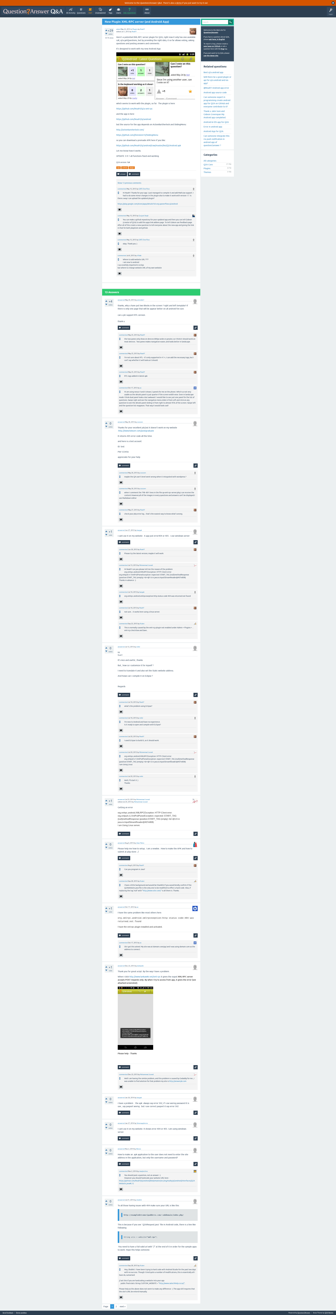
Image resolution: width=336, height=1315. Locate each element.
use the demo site (211, 56)
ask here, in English (217, 39)
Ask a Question (129, 13)
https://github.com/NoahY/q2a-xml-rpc (134, 108)
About (147, 13)
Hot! (90, 13)
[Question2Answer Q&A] (33, 11)
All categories (210, 161)
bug (222, 49)
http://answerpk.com (177, 1081)
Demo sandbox (21, 1313)
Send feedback (8, 1313)
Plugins (135, 29)
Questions (81, 13)
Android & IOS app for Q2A (216, 122)
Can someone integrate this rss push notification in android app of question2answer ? (216, 141)
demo (179, 3)
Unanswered (100, 13)
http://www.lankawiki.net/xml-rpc (144, 976)
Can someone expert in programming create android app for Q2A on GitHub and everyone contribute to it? (217, 102)
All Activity (70, 13)
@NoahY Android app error (216, 88)
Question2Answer (211, 33)
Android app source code (215, 92)
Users (118, 13)
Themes (207, 172)
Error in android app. (213, 126)
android (124, 167)
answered (121, 300)
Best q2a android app (213, 72)
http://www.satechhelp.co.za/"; (172, 1283)
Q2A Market (329, 1313)
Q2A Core (208, 164)
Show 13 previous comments (129, 183)
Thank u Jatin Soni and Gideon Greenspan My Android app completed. (215, 114)
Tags (110, 13)
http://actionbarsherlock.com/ (130, 129)
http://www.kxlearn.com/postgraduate (136, 431)
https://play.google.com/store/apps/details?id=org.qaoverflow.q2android (148, 204)
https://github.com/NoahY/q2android (133, 119)
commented (122, 189)
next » (122, 1306)
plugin (132, 167)
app (118, 167)
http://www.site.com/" (152, 891)
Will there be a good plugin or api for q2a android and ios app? (217, 80)
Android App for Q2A (213, 131)
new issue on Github (212, 46)
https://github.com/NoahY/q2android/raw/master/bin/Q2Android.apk (148, 145)
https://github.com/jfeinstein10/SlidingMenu (137, 135)
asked (118, 29)
